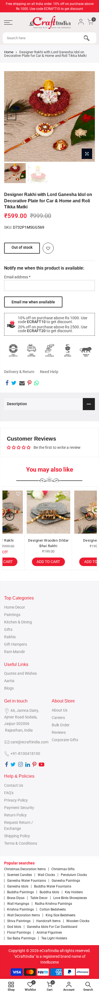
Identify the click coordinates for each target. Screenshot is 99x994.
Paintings (12, 614)
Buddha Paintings (20, 892)
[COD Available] (49, 350)
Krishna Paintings (20, 909)
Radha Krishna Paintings (53, 904)
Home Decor (14, 607)
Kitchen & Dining (18, 622)
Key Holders (74, 892)
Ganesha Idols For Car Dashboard (52, 927)
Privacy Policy (16, 800)
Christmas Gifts (63, 869)
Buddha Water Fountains (52, 886)
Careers (58, 717)
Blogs (9, 688)
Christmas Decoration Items (25, 869)
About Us (59, 710)
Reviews (59, 732)
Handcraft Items (48, 921)
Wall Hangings (18, 904)
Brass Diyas (15, 898)
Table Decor (39, 898)
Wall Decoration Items (23, 915)
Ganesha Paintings (66, 881)
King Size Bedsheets (60, 915)
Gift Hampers (15, 644)
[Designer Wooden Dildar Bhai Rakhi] (26, 512)
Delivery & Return (19, 371)
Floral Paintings (19, 932)
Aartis (9, 681)
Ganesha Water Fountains (26, 881)
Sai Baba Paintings (21, 938)
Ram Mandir (14, 651)
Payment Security (19, 807)
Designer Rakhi (73, 540)
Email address (17, 277)
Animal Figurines (49, 932)
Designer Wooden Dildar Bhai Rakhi (26, 543)
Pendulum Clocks (74, 875)
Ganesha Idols (17, 886)
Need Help (49, 371)
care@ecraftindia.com (29, 742)
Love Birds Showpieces (70, 898)
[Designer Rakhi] (73, 512)
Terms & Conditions (20, 843)
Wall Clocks (46, 875)
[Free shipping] (31, 350)
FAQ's (8, 793)
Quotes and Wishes (20, 673)
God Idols (14, 927)
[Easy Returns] (67, 350)
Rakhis (10, 637)
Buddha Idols (49, 892)
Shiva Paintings (19, 921)
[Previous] (11, 115)
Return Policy (15, 815)
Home (8, 52)
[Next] (87, 115)
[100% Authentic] (13, 350)
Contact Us (13, 785)
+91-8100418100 (25, 753)
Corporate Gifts (65, 740)
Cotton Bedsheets (53, 909)
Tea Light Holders (54, 938)
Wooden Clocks (77, 921)
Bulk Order (61, 725)
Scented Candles (19, 875)
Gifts (8, 629)
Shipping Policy (17, 836)
